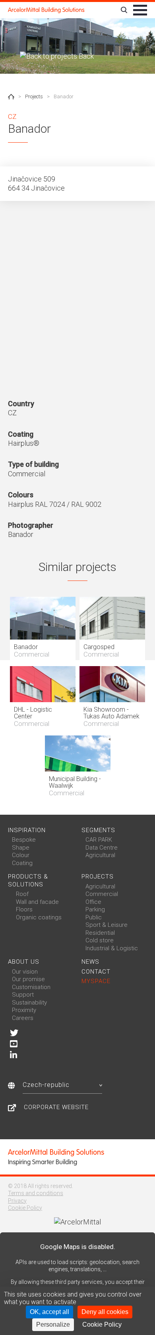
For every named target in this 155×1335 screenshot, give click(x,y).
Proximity (24, 1010)
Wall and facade (37, 901)
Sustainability (29, 1002)
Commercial (101, 894)
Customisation (31, 987)
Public (93, 917)
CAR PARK (98, 839)
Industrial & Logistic (111, 948)
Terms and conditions (35, 1193)
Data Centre (101, 847)
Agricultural (100, 855)
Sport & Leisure (106, 924)
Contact (95, 971)
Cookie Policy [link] (102, 1324)
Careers (22, 1018)
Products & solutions (28, 880)
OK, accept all (49, 1311)
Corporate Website (56, 1107)
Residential (100, 932)
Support (23, 994)
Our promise (28, 979)
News (90, 961)
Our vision (25, 971)
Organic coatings (39, 917)
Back (85, 56)
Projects (34, 96)
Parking (95, 909)
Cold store (99, 940)
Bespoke (24, 839)
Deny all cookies (104, 1311)
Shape (20, 847)
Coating (22, 863)
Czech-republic (46, 1085)
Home (11, 97)
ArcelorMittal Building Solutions (46, 9)
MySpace (95, 981)
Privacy (17, 1200)
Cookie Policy (25, 1208)
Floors (24, 909)
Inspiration (27, 830)
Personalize (53, 1324)
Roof (22, 894)
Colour (20, 855)
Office (93, 901)
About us (23, 961)
